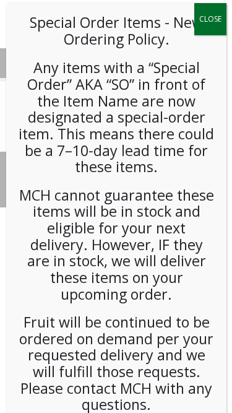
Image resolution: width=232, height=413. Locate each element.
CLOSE (210, 19)
